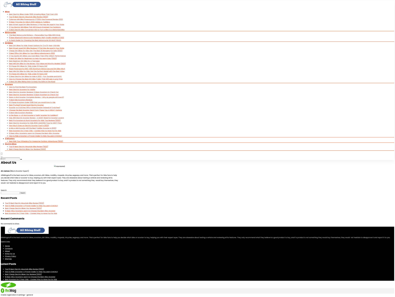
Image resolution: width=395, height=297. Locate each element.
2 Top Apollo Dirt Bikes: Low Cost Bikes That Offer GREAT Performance (37, 56)
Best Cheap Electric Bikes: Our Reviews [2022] (27, 149)
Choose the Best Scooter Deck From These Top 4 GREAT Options (35, 110)
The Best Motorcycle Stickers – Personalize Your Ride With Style (34, 35)
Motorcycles (10, 32)
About (7, 251)
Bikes (7, 12)
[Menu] (1, 154)
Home (7, 246)
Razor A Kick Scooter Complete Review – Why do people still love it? (36, 97)
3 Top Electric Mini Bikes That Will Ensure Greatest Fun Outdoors (35, 27)
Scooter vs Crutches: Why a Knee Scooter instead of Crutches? (34, 107)
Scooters (9, 84)
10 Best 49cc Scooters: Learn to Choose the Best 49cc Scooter (34, 133)
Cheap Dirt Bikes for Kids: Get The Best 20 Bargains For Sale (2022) (36, 51)
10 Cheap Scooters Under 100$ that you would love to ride (32, 102)
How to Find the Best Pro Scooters (23, 87)
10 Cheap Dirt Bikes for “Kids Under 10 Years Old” (28, 66)
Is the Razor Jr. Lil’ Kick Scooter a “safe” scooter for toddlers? (33, 115)
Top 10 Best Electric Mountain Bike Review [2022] (28, 17)
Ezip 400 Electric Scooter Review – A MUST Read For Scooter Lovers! (36, 118)
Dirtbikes (9, 43)
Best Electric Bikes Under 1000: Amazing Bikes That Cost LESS (33, 14)
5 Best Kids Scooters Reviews (20, 100)
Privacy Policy (10, 256)
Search (4, 190)
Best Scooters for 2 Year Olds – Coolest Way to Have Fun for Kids (35, 131)
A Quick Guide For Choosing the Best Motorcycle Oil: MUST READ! (35, 40)
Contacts (9, 248)
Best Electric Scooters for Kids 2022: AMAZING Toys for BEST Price (35, 123)
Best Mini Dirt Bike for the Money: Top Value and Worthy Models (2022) (37, 63)
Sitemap (8, 259)
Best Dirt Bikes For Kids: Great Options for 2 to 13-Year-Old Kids (34, 45)
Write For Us (10, 254)
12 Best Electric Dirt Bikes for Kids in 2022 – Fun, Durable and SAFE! (35, 76)
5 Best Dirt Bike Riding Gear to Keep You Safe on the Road (32, 81)
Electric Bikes (10, 144)
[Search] (1, 156)
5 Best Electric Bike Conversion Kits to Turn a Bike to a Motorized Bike (36, 30)
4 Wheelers (10, 138)
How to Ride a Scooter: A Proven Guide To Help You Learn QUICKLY (35, 136)
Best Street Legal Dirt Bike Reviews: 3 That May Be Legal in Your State (36, 24)
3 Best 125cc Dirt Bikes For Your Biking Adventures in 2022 (32, 53)
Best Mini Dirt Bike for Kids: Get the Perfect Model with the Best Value (36, 71)
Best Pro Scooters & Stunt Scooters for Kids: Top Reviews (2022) (35, 120)
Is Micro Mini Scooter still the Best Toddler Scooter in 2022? (32, 128)
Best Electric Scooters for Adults (22, 89)
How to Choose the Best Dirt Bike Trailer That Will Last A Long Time (36, 79)
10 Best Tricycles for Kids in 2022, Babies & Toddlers (29, 22)
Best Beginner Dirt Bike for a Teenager (24, 61)
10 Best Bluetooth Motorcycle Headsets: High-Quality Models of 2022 (36, 37)
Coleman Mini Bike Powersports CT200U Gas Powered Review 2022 (36, 19)
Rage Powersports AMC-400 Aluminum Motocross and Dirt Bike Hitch (37, 69)
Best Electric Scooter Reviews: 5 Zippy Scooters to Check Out (34, 92)
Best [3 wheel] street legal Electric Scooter (26, 105)
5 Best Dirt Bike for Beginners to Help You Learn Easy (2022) (33, 58)
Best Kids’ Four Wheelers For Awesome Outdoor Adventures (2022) (36, 141)
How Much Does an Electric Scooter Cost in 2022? (29, 125)
